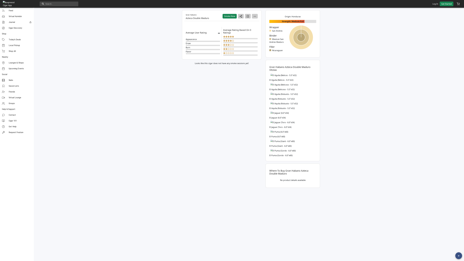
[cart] (458, 4)
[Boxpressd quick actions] (458, 255)
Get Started (446, 4)
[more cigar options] (255, 16)
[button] (17, 11)
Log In (435, 4)
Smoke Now (229, 16)
